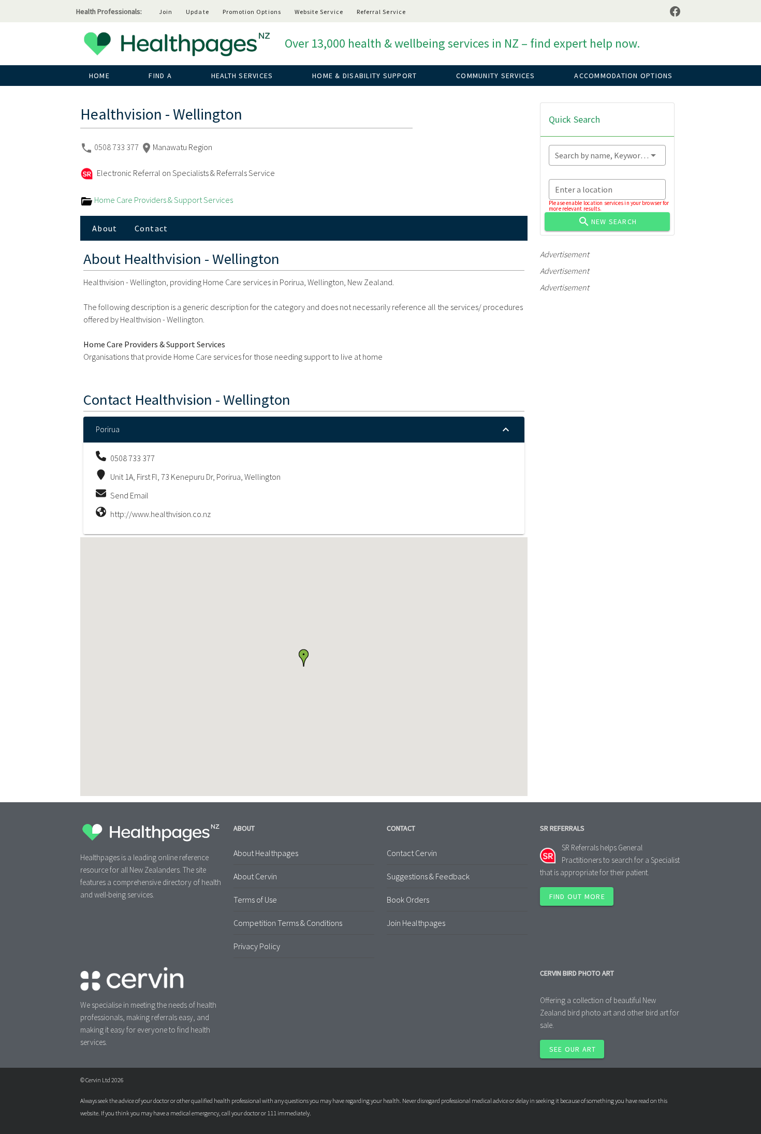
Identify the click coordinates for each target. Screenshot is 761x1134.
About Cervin (255, 876)
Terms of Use (255, 899)
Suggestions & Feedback (428, 876)
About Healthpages (265, 853)
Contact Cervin (412, 853)
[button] (303, 658)
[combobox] (607, 155)
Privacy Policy (256, 946)
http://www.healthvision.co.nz (160, 514)
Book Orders (408, 899)
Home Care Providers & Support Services (163, 200)
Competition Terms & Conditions (287, 923)
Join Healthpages (416, 923)
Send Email (129, 495)
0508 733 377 (117, 147)
